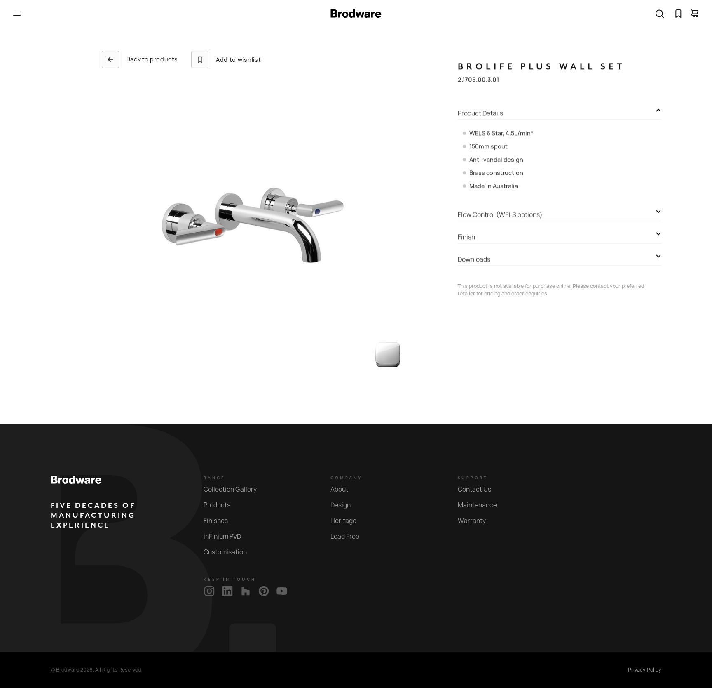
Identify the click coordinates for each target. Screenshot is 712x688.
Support (473, 478)
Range (214, 478)
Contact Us (474, 489)
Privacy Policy (644, 670)
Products (217, 505)
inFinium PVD (222, 536)
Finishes (216, 520)
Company (346, 478)
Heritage (343, 520)
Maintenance (477, 505)
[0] (678, 13)
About (339, 489)
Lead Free (344, 536)
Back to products (152, 59)
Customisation (225, 552)
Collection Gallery (230, 489)
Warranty (472, 520)
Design (340, 505)
